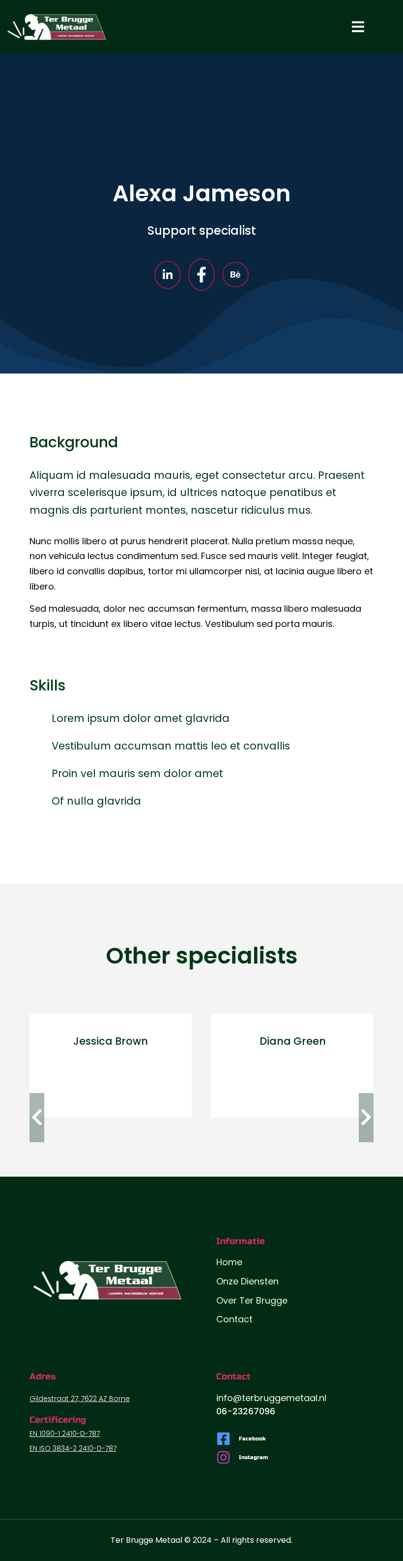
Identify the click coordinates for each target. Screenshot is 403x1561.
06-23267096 (245, 1411)
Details (110, 1088)
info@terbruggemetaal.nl (271, 1398)
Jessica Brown (110, 1041)
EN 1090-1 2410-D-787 (64, 1433)
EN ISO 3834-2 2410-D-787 (72, 1448)
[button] (36, 1117)
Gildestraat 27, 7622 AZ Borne (79, 1399)
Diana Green (292, 1041)
